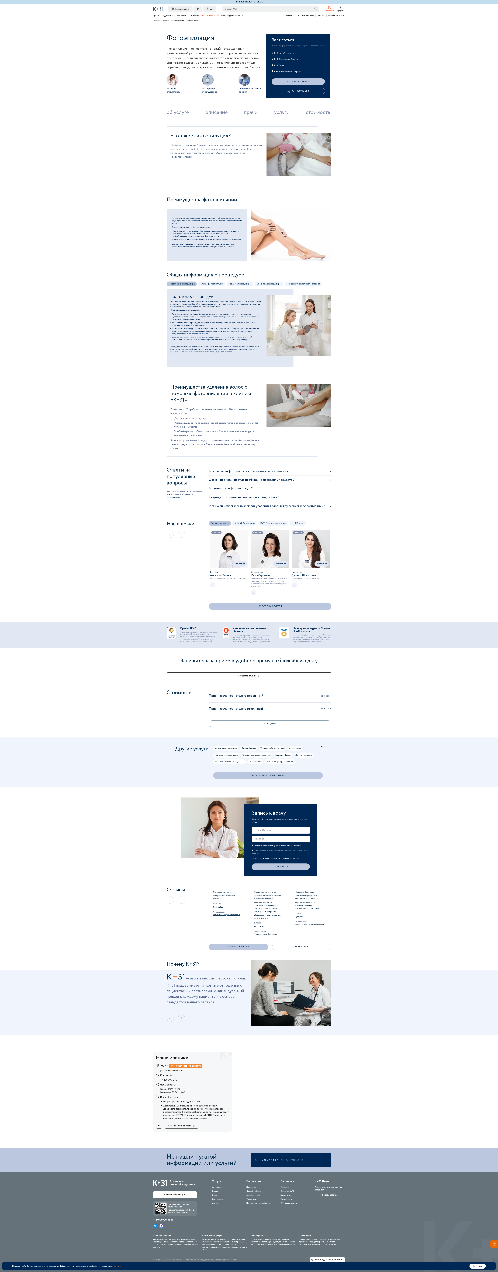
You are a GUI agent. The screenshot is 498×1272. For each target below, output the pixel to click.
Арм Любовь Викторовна (305, 921)
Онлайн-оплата (335, 16)
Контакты (194, 16)
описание (216, 112)
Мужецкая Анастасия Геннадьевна (227, 924)
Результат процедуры (240, 284)
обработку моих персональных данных (283, 845)
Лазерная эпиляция (303, 755)
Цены (214, 1195)
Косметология (177, 21)
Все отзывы (301, 946)
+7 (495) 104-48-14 (296, 1160)
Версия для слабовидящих (329, 1259)
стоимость (318, 112)
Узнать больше (329, 1195)
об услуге (178, 112)
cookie (70, 1266)
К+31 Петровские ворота (273, 523)
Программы (308, 16)
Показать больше (247, 675)
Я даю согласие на (280, 852)
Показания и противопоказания (303, 284)
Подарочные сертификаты (258, 1203)
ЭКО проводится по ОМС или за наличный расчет (273, 1244)
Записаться (240, 563)
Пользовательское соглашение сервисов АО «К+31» (275, 858)
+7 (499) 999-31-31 (211, 16)
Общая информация (289, 1203)
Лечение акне (295, 748)
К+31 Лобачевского (245, 523)
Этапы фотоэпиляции (211, 284)
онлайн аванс (289, 1242)
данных (117, 1266)
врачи (251, 112)
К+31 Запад (298, 523)
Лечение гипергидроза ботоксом (280, 762)
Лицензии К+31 (287, 1191)
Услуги (166, 21)
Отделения (167, 16)
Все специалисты (220, 523)
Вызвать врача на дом (175, 1194)
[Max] (161, 1226)
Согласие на (277, 845)
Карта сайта (286, 1199)
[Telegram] (155, 1226)
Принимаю (477, 1266)
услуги (281, 112)
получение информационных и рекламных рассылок (280, 852)
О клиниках (285, 1187)
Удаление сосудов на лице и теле (256, 755)
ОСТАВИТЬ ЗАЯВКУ (298, 81)
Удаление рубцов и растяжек (272, 748)
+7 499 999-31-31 (169, 1079)
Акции (321, 16)
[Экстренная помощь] (494, 1244)
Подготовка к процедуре (182, 284)
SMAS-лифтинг (255, 762)
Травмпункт (251, 1199)
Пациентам (181, 16)
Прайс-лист (292, 16)
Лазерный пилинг (248, 748)
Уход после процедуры (269, 284)
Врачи (156, 16)
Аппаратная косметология (226, 748)
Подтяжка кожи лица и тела (226, 755)
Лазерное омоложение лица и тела (229, 762)
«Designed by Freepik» (226, 1259)
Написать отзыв (238, 946)
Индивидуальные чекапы (250, 2)
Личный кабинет (253, 1191)
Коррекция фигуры (283, 755)
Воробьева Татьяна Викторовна (267, 914)
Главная (156, 21)
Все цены (270, 723)
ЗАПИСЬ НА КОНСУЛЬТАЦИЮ (268, 775)
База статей (286, 1195)
